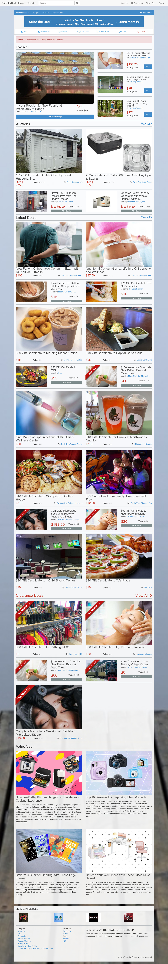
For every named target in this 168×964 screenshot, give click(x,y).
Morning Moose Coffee (73, 359)
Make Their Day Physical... (138, 376)
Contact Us (22, 936)
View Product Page (54, 116)
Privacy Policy (23, 943)
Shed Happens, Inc (74, 182)
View (148, 66)
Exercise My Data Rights (27, 946)
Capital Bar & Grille (144, 359)
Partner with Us (24, 938)
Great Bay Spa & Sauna (142, 182)
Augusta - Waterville (27, 3)
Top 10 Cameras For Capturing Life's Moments (116, 797)
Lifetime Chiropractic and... (71, 275)
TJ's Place (148, 587)
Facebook (67, 931)
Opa (60, 373)
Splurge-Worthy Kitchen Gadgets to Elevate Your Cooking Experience (47, 798)
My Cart (151, 3)
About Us (21, 931)
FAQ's (20, 933)
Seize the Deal (9, 3)
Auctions (124, 3)
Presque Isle (58, 12)
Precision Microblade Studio (69, 519)
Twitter (65, 933)
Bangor (35, 12)
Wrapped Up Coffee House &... (69, 503)
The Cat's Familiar (135, 289)
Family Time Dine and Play (141, 503)
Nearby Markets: (22, 12)
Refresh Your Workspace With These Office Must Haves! (118, 876)
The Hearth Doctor (65, 201)
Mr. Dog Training (136, 81)
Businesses (138, 3)
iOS (64, 941)
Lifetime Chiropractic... (67, 291)
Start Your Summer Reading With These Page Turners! (46, 876)
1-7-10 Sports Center (73, 587)
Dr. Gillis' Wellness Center (140, 57)
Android (66, 938)
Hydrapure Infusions (136, 516)
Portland (45, 12)
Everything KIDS (75, 654)
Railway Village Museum (137, 667)
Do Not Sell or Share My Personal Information (35, 948)
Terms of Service (24, 941)
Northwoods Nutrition (143, 444)
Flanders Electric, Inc (136, 201)
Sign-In (161, 3)
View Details (66, 211)
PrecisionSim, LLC (34, 111)
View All (145, 123)
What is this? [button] (147, 12)
